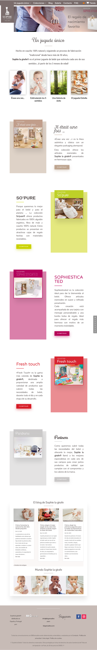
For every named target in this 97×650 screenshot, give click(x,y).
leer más (17, 556)
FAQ (76, 3)
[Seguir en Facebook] (78, 616)
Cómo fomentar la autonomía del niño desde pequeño (22, 527)
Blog (50, 3)
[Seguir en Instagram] (84, 616)
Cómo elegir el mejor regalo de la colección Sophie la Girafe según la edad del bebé (48, 527)
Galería (58, 3)
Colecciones (38, 3)
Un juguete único (21, 3)
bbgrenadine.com (48, 626)
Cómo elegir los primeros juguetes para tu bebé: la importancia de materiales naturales (73, 527)
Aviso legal (45, 638)
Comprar (62, 167)
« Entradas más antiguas (20, 565)
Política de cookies (56, 638)
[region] (55, 19)
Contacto (67, 3)
